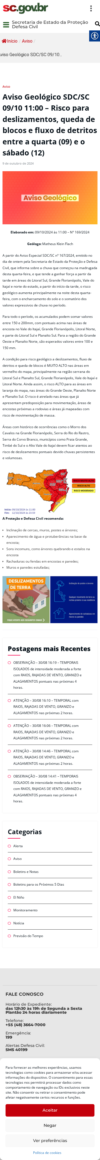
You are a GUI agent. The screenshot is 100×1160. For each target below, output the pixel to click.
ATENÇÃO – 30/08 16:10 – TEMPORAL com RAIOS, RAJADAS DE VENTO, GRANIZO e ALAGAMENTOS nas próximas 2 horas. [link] (46, 706)
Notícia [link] (18, 923)
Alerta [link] (18, 846)
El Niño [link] (18, 897)
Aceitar (50, 1110)
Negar (50, 1125)
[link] (25, 8)
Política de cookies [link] (47, 1152)
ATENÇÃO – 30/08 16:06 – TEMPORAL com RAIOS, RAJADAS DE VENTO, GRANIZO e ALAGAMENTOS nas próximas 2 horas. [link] (46, 731)
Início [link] (12, 41)
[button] (73, 8)
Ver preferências (50, 1140)
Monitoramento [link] (25, 910)
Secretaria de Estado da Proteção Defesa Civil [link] (50, 24)
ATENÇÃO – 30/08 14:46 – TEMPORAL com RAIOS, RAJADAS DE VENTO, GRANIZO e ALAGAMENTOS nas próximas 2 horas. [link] (46, 757)
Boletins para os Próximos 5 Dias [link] (38, 884)
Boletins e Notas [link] (26, 871)
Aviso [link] (27, 41)
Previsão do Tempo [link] (28, 935)
